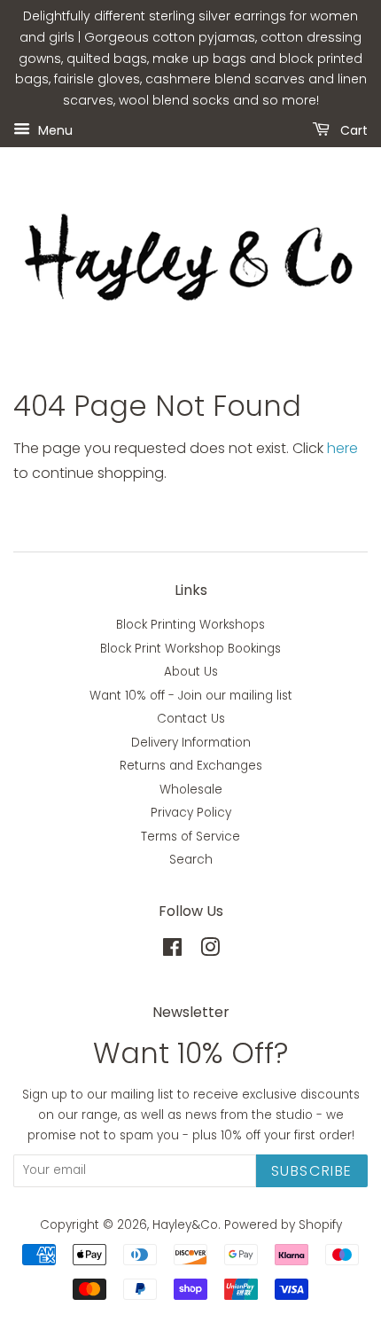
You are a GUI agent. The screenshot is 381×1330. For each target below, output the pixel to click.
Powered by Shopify (283, 1225)
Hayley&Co (185, 1225)
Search (191, 859)
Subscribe (312, 1171)
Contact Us (191, 718)
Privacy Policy (191, 812)
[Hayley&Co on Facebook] (172, 951)
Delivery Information (191, 742)
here (342, 448)
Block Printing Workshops (190, 624)
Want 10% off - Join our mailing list (190, 695)
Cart (352, 129)
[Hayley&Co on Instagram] (210, 951)
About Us (191, 671)
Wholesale (190, 789)
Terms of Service (190, 836)
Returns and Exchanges (191, 765)
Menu (54, 129)
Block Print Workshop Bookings (190, 648)
